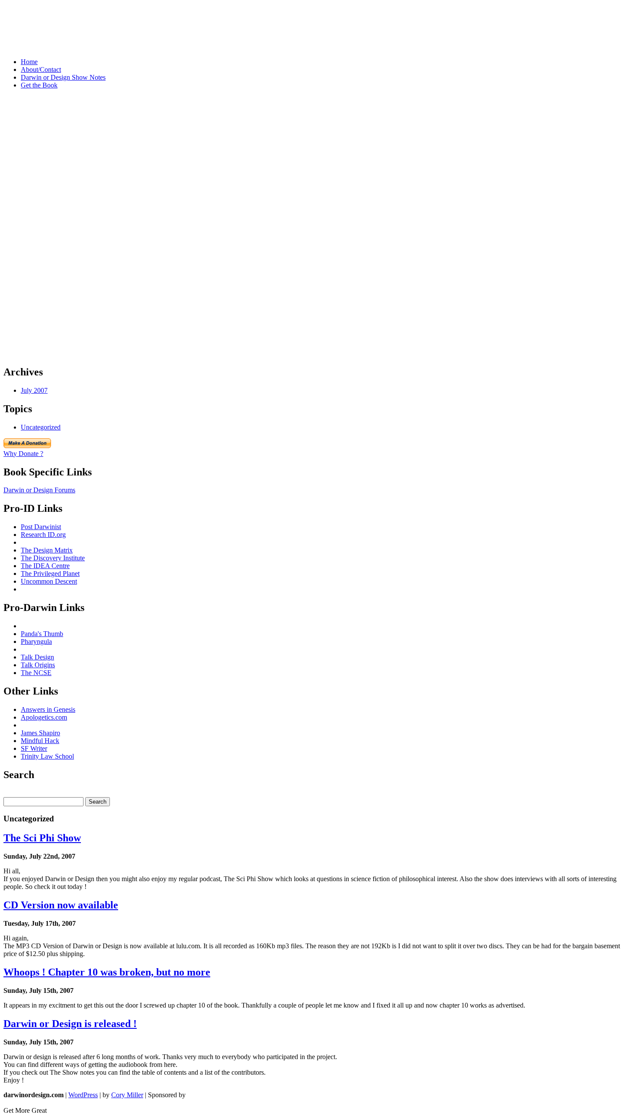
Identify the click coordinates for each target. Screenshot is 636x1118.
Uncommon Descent (49, 581)
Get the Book (39, 85)
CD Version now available (60, 905)
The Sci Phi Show (42, 837)
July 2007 (34, 390)
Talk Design (37, 657)
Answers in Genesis (48, 709)
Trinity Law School (47, 756)
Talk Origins (38, 665)
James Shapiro (40, 733)
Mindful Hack (40, 740)
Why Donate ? (23, 453)
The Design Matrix (47, 550)
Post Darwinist (41, 526)
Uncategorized (41, 427)
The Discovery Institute (53, 558)
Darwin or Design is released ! (70, 1023)
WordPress (83, 1095)
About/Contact (41, 69)
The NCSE (36, 672)
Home (29, 61)
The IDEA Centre (45, 565)
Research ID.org (43, 534)
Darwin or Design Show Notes (63, 77)
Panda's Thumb (42, 633)
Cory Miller (127, 1095)
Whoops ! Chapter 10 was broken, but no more (106, 972)
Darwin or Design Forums (39, 490)
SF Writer (34, 748)
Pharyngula (36, 641)
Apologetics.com (44, 717)
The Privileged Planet (50, 573)
